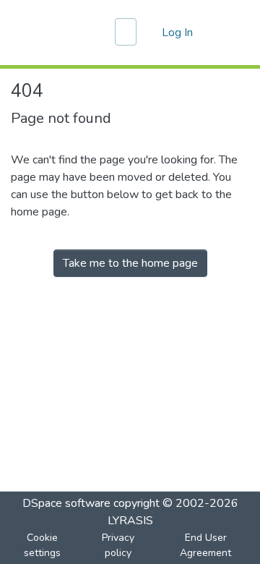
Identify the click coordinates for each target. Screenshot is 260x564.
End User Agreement (205, 545)
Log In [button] (178, 32)
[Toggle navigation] (229, 32)
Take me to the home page (130, 263)
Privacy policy (118, 545)
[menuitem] (148, 32)
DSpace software (66, 503)
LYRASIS (130, 521)
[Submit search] (127, 32)
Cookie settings (42, 545)
